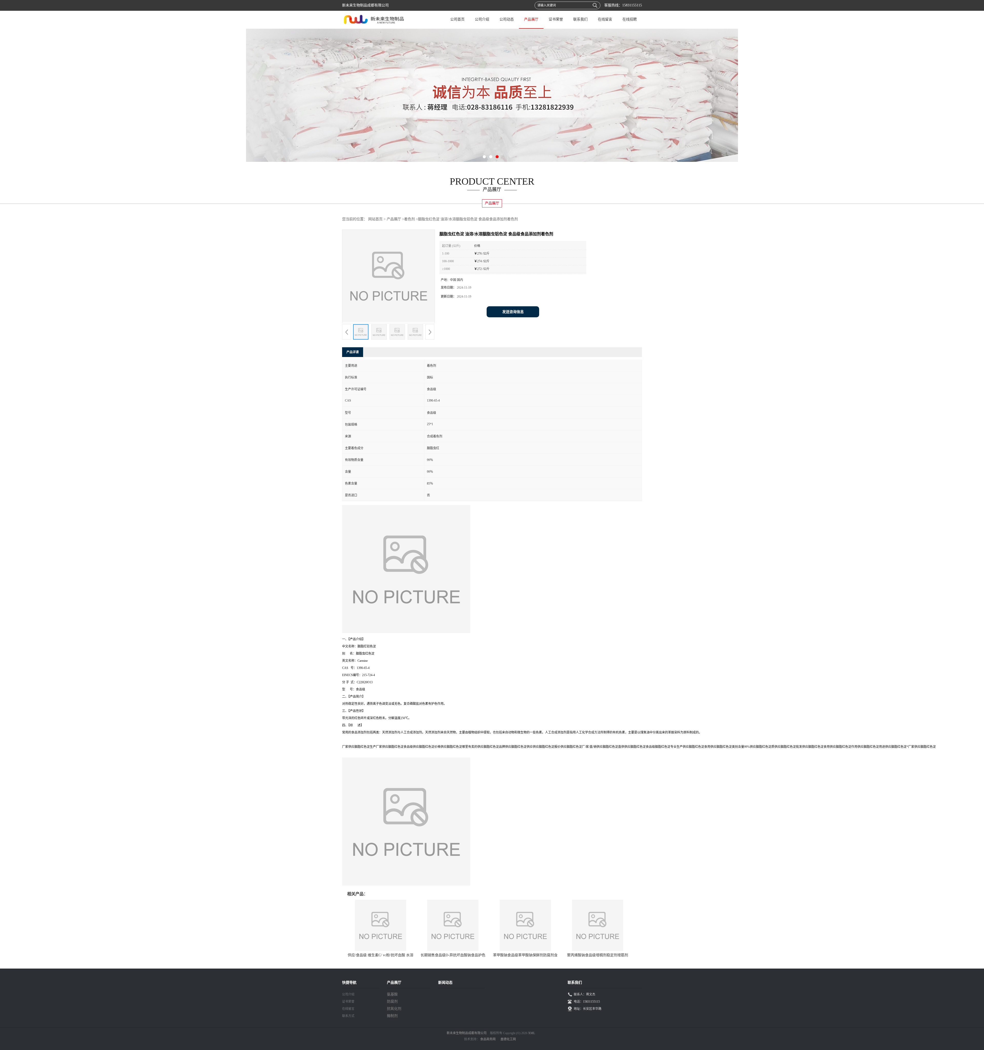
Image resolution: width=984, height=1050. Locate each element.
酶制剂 (392, 1016)
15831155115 (632, 5)
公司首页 (457, 19)
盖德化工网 (508, 1039)
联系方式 (348, 1016)
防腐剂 (392, 1001)
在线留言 (605, 19)
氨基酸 (392, 994)
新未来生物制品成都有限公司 (467, 1033)
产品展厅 (531, 19)
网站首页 (375, 219)
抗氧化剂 (394, 1009)
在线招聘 (629, 19)
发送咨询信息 (513, 312)
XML (531, 1033)
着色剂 (409, 219)
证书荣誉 (556, 19)
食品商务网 (488, 1039)
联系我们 (580, 19)
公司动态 (506, 19)
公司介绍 (482, 19)
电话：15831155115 (587, 1001)
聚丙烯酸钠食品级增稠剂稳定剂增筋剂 (597, 955)
